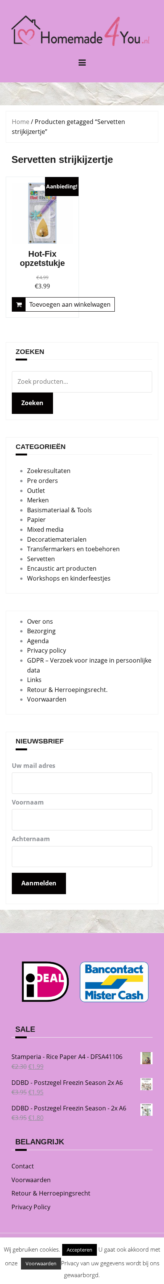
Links (34, 680)
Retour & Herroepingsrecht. (67, 689)
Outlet (36, 490)
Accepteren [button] (79, 1249)
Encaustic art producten (61, 568)
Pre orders (42, 480)
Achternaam (31, 839)
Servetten (41, 559)
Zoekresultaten (49, 471)
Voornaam (28, 802)
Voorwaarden (46, 699)
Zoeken (32, 403)
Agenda (38, 641)
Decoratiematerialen (57, 539)
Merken (38, 500)
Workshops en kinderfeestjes (69, 578)
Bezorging (41, 631)
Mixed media (45, 529)
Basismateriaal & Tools (59, 510)
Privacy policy (46, 650)
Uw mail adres (33, 765)
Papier (36, 519)
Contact (22, 1166)
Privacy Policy (30, 1207)
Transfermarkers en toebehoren (73, 549)
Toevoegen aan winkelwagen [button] (70, 304)
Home (20, 121)
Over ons (40, 621)
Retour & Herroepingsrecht (50, 1193)
